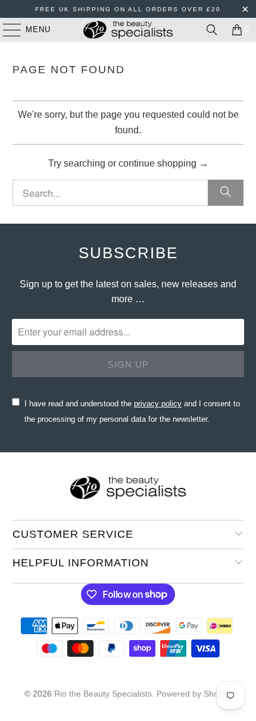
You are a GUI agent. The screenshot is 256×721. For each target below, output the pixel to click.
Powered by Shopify (194, 693)
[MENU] (6, 30)
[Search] (212, 30)
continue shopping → (163, 163)
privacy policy (158, 403)
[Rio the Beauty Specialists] (128, 30)
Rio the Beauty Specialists (103, 693)
